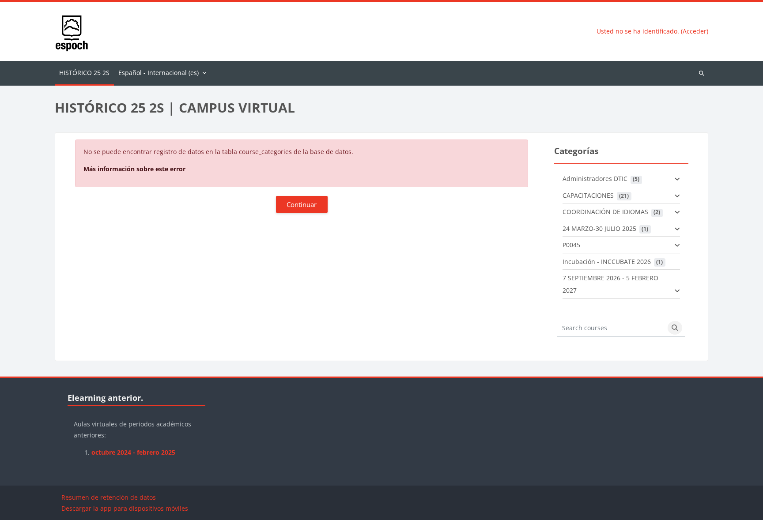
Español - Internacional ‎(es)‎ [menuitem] (158, 72)
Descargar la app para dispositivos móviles (124, 508)
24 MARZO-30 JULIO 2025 (599, 228)
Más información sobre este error (134, 169)
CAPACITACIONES (588, 195)
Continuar (302, 204)
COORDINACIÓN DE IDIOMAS (605, 211)
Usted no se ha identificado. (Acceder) (652, 31)
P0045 (571, 245)
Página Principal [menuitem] (84, 73)
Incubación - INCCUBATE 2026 (607, 261)
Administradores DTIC (595, 178)
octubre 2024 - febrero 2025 (133, 452)
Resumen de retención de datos (108, 497)
